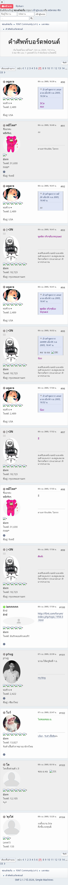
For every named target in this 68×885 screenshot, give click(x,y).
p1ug (9, 654)
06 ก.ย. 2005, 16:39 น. (47, 81)
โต (7, 764)
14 (63, 68)
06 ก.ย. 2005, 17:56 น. (47, 549)
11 (52, 68)
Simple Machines (44, 879)
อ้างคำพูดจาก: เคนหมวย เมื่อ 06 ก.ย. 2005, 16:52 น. (50, 399)
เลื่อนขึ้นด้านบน (8, 859)
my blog (42, 677)
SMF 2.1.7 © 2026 (24, 879)
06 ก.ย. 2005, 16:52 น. (47, 330)
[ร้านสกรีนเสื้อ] (4, 754)
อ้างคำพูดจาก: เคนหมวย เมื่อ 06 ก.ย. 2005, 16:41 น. (50, 298)
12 (55, 68)
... (66, 68)
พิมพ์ (64, 62)
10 (48, 68)
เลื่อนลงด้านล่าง (7, 68)
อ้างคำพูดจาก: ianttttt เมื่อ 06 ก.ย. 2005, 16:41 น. (48, 342)
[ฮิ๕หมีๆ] (4, 171)
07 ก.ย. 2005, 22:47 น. (47, 712)
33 (1, 72)
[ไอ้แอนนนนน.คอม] (4, 644)
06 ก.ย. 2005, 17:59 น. (47, 606)
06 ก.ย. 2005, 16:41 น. (47, 185)
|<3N (9, 229)
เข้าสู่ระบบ (37, 10)
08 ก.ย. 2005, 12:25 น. (47, 816)
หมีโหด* (11, 125)
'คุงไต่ (9, 816)
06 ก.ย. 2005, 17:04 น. (47, 388)
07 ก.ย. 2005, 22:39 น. (47, 654)
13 (59, 68)
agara (10, 81)
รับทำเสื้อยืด (49, 736)
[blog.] (4, 698)
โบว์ (8, 712)
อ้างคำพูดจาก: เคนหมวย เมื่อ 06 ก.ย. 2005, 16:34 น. (50, 93)
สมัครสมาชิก (54, 10)
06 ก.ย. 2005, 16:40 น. (47, 125)
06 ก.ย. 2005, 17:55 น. (47, 488)
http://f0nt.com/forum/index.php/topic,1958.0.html (50, 617)
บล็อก (40, 736)
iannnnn (12, 607)
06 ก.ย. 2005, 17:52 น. (47, 431)
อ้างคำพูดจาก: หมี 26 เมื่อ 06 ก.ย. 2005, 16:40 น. (49, 197)
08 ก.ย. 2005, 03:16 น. (47, 764)
